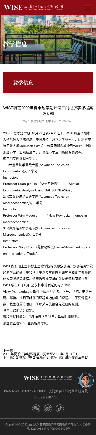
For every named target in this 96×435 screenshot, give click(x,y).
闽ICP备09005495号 (57, 428)
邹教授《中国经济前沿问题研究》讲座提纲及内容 (52, 357)
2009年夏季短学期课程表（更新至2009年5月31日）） (42, 354)
